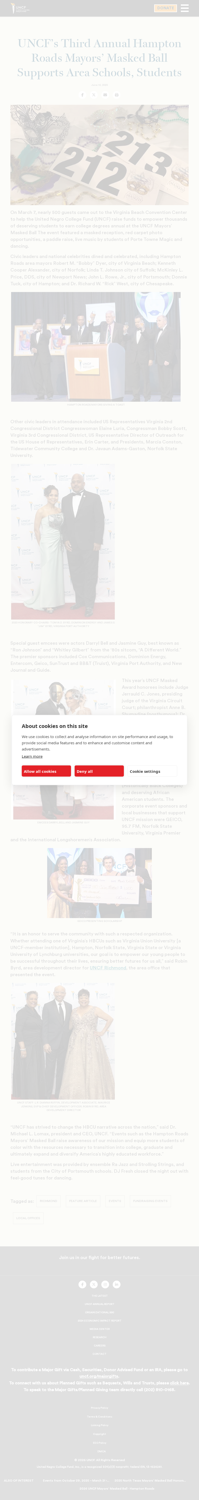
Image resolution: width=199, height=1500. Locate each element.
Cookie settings (145, 771)
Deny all (85, 771)
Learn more (32, 756)
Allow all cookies (40, 771)
